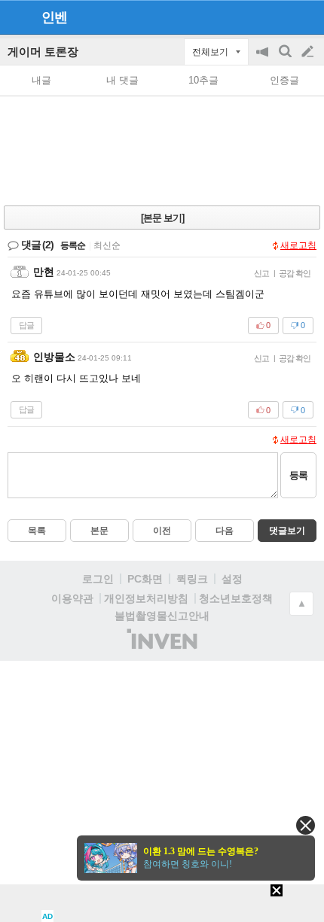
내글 (41, 80)
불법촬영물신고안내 (162, 616)
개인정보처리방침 (146, 598)
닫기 (305, 825)
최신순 (107, 245)
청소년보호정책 (236, 598)
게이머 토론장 (43, 51)
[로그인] (279, 16)
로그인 (98, 579)
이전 (162, 530)
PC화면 (145, 579)
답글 (26, 325)
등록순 (72, 245)
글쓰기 (308, 51)
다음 (224, 530)
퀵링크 (192, 579)
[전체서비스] (306, 16)
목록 (37, 530)
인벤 (54, 17)
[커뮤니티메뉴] (16, 17)
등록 (298, 475)
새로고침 (298, 245)
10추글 (203, 80)
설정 (232, 579)
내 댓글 (122, 80)
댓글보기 (287, 530)
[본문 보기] (162, 218)
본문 (99, 530)
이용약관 (72, 598)
